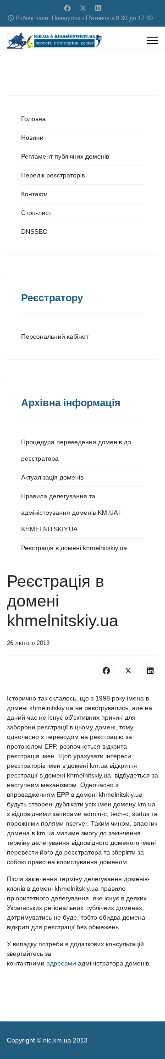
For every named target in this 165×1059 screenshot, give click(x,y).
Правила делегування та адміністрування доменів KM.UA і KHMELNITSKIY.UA (71, 512)
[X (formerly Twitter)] (128, 670)
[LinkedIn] (150, 670)
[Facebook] (67, 8)
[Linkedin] (98, 8)
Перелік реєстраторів (53, 175)
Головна (33, 118)
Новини (32, 137)
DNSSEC (34, 231)
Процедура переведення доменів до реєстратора (76, 450)
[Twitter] (83, 8)
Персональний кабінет (54, 336)
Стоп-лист (36, 212)
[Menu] (152, 40)
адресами (62, 963)
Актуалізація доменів (52, 477)
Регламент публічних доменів (65, 156)
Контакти (34, 194)
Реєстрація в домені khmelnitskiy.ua (74, 548)
